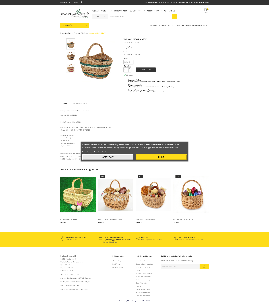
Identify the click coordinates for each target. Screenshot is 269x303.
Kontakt (138, 286)
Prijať (161, 157)
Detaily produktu (80, 103)
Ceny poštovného (142, 283)
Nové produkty (117, 264)
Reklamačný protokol (143, 292)
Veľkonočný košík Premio (145, 219)
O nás (138, 270)
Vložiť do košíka (145, 70)
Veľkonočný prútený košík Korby (110, 219)
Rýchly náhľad (80, 214)
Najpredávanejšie (118, 267)
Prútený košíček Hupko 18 (183, 219)
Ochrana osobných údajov (145, 264)
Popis (65, 103)
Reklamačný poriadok (143, 289)
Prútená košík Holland (68, 219)
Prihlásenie (64, 2)
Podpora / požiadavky (143, 295)
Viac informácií (87, 152)
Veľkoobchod (140, 261)
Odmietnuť (107, 157)
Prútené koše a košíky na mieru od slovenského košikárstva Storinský (144, 277)
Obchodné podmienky (143, 267)
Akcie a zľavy (116, 261)
